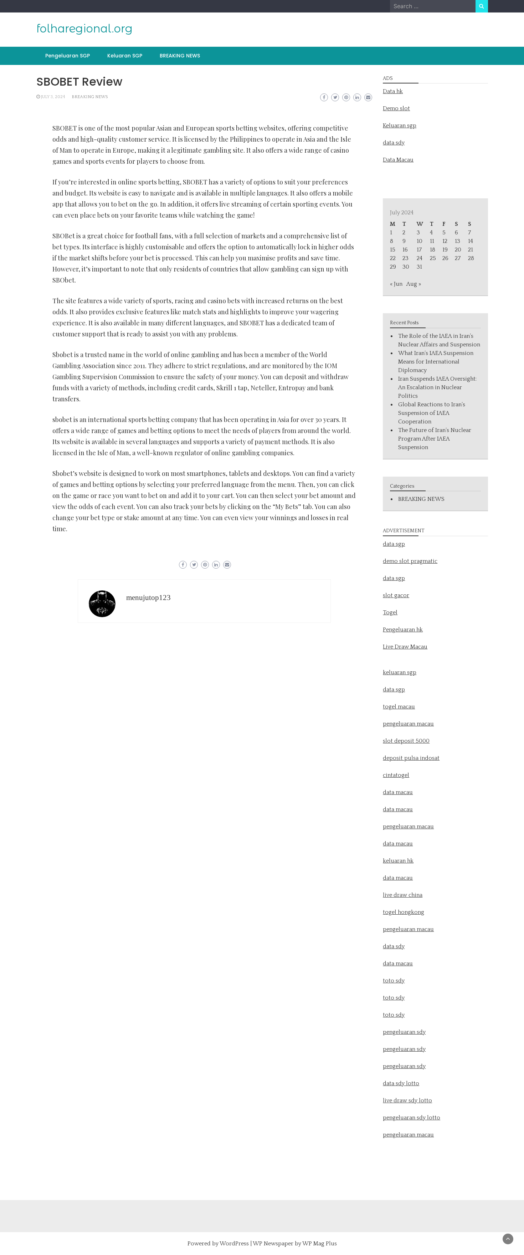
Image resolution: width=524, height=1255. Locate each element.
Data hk (393, 91)
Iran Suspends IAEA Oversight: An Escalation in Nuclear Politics (437, 387)
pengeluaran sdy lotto (411, 1117)
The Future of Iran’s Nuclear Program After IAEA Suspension (434, 439)
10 (419, 241)
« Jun (396, 284)
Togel (390, 612)
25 (433, 258)
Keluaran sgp (399, 125)
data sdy (394, 142)
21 (470, 250)
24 (419, 258)
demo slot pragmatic (410, 561)
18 (432, 250)
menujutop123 (148, 597)
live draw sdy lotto (407, 1100)
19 (445, 250)
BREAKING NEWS (180, 55)
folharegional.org (84, 28)
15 (392, 250)
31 (419, 267)
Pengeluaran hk (403, 629)
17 (419, 250)
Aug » (413, 284)
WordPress (234, 1243)
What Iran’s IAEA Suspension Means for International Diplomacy (435, 362)
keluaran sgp (399, 672)
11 (432, 241)
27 (458, 258)
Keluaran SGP (124, 55)
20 (458, 250)
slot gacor (396, 595)
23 (405, 258)
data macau (398, 843)
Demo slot (396, 108)
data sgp (394, 544)
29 (393, 267)
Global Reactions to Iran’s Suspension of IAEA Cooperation (431, 413)
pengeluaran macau (408, 1135)
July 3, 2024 (53, 97)
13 (457, 241)
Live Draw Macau (405, 647)
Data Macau (398, 160)
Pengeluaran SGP (67, 55)
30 (405, 267)
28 (471, 258)
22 (393, 258)
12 (444, 241)
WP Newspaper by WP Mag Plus (295, 1243)
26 (445, 258)
